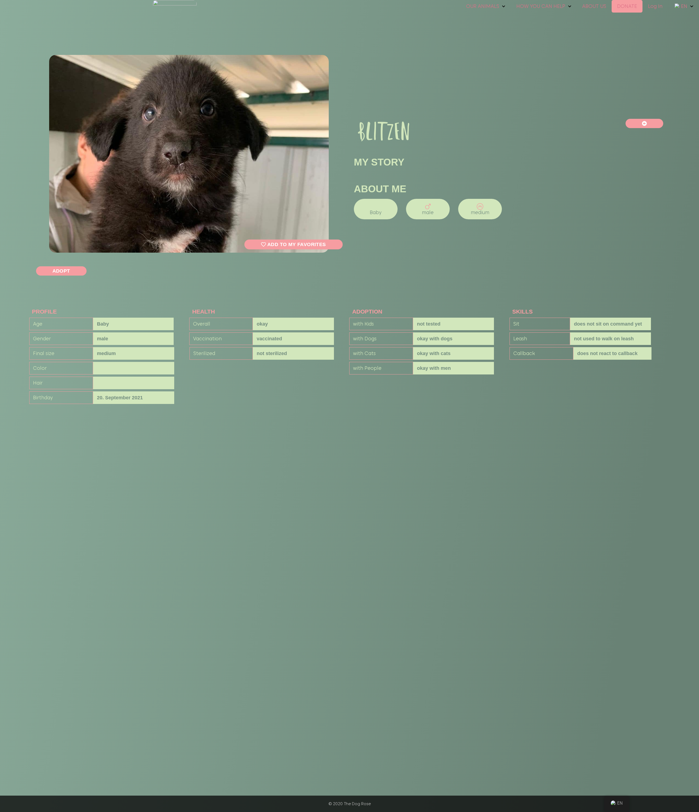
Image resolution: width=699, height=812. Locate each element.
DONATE (627, 6)
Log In (655, 6)
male (428, 212)
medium (480, 212)
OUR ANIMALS (482, 6)
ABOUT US (594, 6)
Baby (375, 212)
